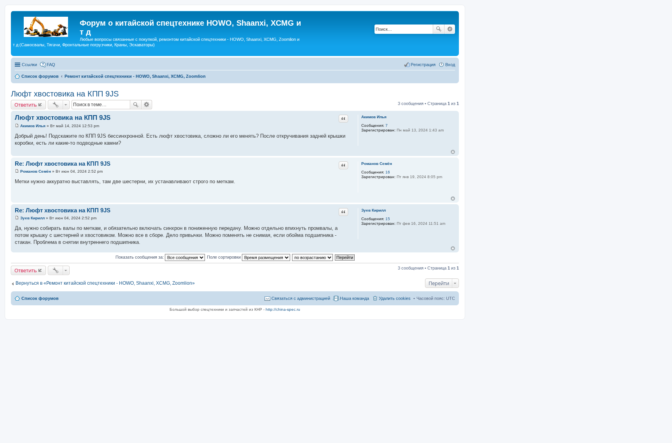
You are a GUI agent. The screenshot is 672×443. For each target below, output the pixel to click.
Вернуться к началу (453, 152)
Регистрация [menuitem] (423, 64)
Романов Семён (376, 163)
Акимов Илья (374, 117)
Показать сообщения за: (140, 257)
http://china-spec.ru (283, 309)
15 (387, 219)
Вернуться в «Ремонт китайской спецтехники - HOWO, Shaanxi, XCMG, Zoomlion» (105, 283)
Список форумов (40, 298)
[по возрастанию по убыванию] (313, 257)
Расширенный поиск (449, 29)
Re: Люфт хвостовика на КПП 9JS (62, 163)
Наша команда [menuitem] (354, 298)
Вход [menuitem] (450, 64)
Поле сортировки (224, 257)
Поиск (438, 29)
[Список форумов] (46, 25)
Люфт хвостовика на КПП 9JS (65, 93)
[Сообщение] (17, 126)
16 (387, 172)
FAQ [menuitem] (51, 64)
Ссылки (29, 64)
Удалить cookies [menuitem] (395, 298)
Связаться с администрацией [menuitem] (300, 298)
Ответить (25, 104)
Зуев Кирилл (373, 210)
